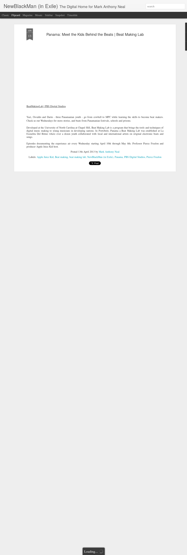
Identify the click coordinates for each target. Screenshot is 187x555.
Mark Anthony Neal (109, 151)
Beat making (61, 157)
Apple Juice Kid (45, 157)
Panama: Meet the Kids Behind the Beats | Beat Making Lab (95, 34)
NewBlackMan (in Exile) (100, 157)
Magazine (28, 15)
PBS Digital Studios (134, 157)
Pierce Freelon (153, 157)
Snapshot (60, 15)
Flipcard (16, 15)
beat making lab (77, 157)
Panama (119, 157)
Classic (5, 15)
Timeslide (72, 15)
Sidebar (49, 15)
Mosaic (38, 15)
